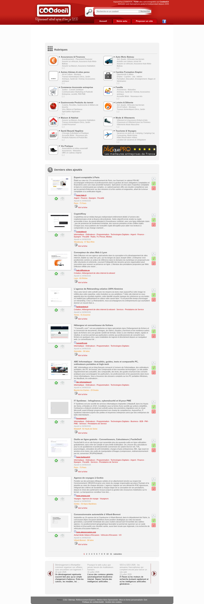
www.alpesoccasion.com (86, 532)
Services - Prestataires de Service (130, 309)
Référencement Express (86, 600)
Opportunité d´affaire (125, 74)
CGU (65, 600)
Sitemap (71, 600)
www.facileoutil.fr (83, 457)
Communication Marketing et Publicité (77, 92)
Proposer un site (144, 21)
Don (145, 600)
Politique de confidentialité (93, 602)
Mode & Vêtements (125, 118)
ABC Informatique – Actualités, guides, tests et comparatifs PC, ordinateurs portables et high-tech (106, 362)
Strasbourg (78, 242)
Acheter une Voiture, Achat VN (129, 61)
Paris (76, 203)
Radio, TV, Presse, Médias (101, 237)
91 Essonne (85, 315)
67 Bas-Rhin (89, 242)
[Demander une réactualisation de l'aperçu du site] (52, 200)
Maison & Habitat (69, 118)
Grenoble (78, 351)
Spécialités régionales (71, 112)
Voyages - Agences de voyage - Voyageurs (91, 499)
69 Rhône (83, 278)
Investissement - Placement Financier (77, 59)
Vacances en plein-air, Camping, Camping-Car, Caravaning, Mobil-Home (136, 134)
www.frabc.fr (81, 195)
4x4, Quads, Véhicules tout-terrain (130, 59)
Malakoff (77, 429)
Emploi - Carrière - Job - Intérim (129, 77)
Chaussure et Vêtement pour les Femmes (133, 122)
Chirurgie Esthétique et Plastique (75, 133)
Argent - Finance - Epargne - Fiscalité (89, 198)
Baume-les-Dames (81, 390)
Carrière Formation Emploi (129, 72)
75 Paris (83, 203)
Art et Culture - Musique (71, 74)
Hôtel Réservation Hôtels (127, 137)
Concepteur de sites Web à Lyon (90, 252)
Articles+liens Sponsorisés (107, 600)
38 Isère (86, 351)
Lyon (76, 278)
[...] (63, 68)
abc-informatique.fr (84, 382)
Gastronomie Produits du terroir (77, 102)
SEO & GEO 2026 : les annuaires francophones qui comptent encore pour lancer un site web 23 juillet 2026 (133, 570)
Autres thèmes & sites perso (75, 72)
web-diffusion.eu (83, 270)
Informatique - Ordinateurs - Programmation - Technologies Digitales (101, 234)
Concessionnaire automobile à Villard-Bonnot (97, 514)
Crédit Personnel (69, 125)
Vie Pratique (67, 146)
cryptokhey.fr (81, 232)
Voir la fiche (82, 207)
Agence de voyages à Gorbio (88, 478)
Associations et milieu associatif (75, 148)
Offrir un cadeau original (72, 153)
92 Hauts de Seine (89, 429)
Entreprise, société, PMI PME (73, 94)
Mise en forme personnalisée (131, 600)
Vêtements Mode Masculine (128, 125)
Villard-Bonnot (80, 540)
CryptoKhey (80, 214)
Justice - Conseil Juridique (72, 90)
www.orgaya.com (83, 496)
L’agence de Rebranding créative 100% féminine (98, 289)
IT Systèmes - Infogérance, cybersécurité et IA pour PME (102, 400)
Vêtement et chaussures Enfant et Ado (132, 120)
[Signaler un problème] (61, 200)
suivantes (117, 554)
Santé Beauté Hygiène (72, 131)
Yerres (76, 315)
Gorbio (76, 504)
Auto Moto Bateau (125, 57)
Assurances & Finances (73, 57)
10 (107, 554)
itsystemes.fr (81, 418)
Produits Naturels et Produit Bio (74, 137)
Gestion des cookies (113, 602)
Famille (119, 87)
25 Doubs (95, 390)
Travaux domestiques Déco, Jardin (76, 77)
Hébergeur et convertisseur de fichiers (93, 325)
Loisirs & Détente (124, 102)
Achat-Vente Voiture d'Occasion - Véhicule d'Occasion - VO (97, 535)
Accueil (103, 21)
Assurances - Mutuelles (126, 90)
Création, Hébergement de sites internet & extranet (94, 273)
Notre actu (122, 21)
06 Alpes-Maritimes (88, 504)
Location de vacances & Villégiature (131, 140)
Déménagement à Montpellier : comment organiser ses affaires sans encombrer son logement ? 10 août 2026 (69, 568)
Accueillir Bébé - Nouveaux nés (129, 96)
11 (111, 554)
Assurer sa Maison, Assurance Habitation (78, 66)
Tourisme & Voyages (126, 131)
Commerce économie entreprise (77, 87)
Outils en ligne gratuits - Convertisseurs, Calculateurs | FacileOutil (108, 439)
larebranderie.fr (82, 307)
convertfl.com (81, 343)
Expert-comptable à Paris (86, 177)
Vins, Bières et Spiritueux (72, 109)
